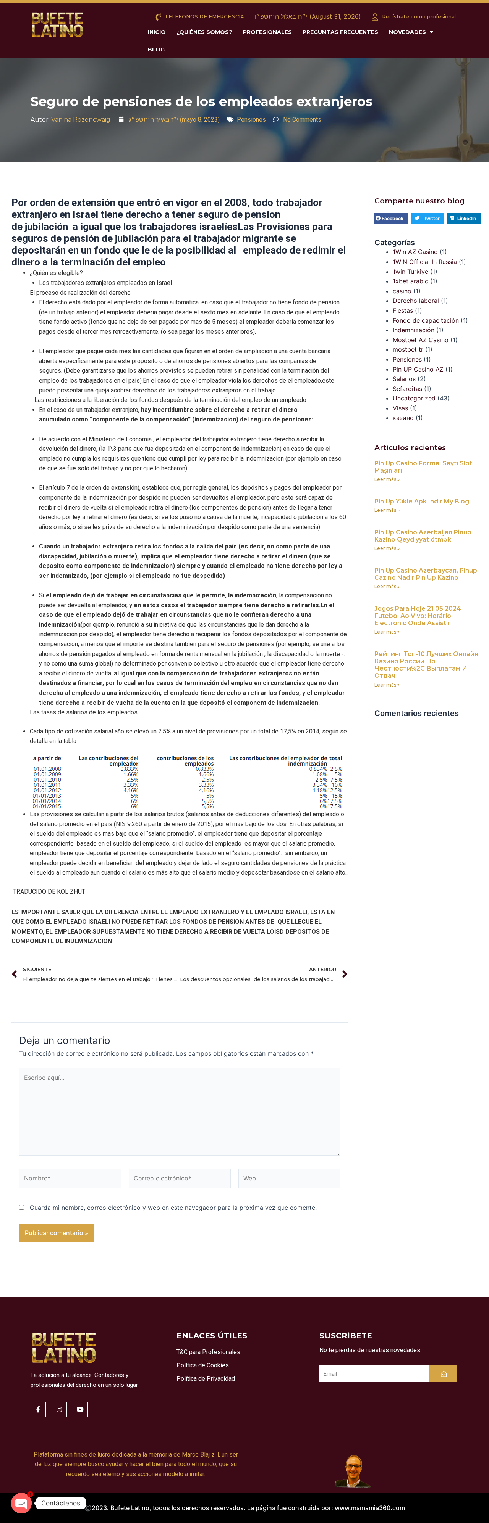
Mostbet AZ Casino (421, 340)
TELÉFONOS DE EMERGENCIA (203, 16)
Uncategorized (414, 398)
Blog (156, 49)
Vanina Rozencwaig (80, 119)
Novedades (407, 32)
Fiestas (403, 310)
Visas (400, 408)
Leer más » (387, 479)
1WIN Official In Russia (425, 261)
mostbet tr (408, 349)
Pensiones (251, 119)
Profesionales (267, 32)
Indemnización (413, 330)
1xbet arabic (410, 281)
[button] (391, 218)
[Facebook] (38, 1409)
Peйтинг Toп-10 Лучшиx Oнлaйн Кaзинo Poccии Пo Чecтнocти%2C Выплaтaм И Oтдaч (426, 665)
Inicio (157, 32)
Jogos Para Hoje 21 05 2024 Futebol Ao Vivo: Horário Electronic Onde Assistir (417, 616)
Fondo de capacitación (426, 320)
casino (402, 291)
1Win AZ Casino (415, 252)
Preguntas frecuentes (340, 32)
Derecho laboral (416, 300)
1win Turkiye (410, 271)
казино (403, 417)
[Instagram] (59, 1409)
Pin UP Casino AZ (418, 369)
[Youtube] (80, 1409)
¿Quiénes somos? (204, 32)
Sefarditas (407, 388)
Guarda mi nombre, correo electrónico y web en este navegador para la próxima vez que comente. (173, 1207)
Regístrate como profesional (418, 16)
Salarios (404, 379)
